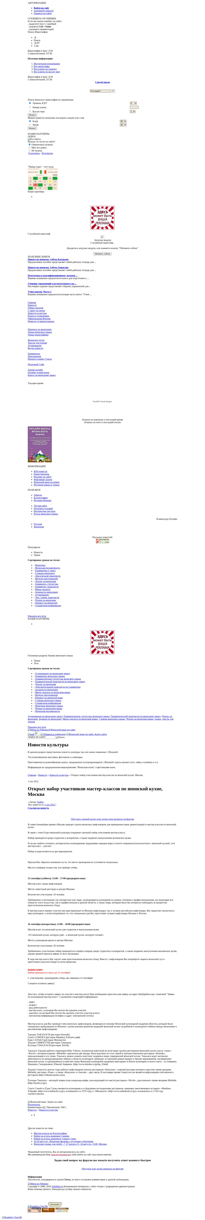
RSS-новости (40, 471)
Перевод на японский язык (49, 697)
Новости (32, 305)
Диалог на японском (45, 581)
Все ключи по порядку (45, 69)
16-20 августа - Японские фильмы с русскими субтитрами (63, 1141)
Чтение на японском (45, 600)
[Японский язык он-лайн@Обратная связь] (31, 734)
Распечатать (34, 1104)
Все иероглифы (42, 66)
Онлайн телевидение (38, 372)
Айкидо (38, 495)
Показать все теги (37, 616)
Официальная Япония (39, 318)
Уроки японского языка (40, 332)
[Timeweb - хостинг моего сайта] (55, 1206)
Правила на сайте (43, 13)
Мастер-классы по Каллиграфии (50, 1133)
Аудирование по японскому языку (52, 673)
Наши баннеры (41, 474)
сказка (158, 719)
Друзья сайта (40, 506)
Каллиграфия (40, 497)
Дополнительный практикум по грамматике (58, 687)
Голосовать (34, 153)
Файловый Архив (43, 479)
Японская (39, 526)
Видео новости (35, 348)
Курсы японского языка (46, 514)
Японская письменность (47, 568)
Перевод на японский (46, 603)
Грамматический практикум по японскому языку (60, 681)
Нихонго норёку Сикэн (40, 359)
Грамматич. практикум (47, 586)
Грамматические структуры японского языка (58, 679)
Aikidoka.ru (57, 1186)
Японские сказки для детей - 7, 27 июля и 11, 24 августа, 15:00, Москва (70, 1144)
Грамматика (34, 353)
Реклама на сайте (42, 476)
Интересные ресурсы (44, 511)
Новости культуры (37, 313)
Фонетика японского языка (49, 706)
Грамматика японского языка (50, 676)
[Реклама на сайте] (102, 229)
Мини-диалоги (42, 589)
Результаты (47, 153)
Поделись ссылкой (43, 508)
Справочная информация (48, 605)
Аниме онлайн (35, 370)
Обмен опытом (35, 308)
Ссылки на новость (38, 808)
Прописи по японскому (40, 329)
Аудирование (34, 345)
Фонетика (40, 565)
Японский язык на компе (46, 482)
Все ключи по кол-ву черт (47, 71)
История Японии (42, 500)
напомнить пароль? (44, 10)
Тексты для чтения (37, 343)
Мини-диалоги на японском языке (52, 692)
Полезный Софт (36, 364)
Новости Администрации (41, 321)
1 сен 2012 (49, 804)
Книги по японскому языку (42, 375)
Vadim (40, 802)
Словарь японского (45, 573)
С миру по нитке (36, 310)
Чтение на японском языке (48, 708)
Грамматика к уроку (45, 570)
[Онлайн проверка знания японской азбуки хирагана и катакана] (43, 189)
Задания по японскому (46, 592)
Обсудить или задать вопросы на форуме (103, 1168)
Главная (32, 302)
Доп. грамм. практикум (47, 597)
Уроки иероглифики (38, 335)
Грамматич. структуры (46, 584)
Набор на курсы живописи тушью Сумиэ (55, 1138)
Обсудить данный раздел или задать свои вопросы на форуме (102, 819)
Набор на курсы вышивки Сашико (51, 1136)
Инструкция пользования (47, 63)
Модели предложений (46, 578)
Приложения (34, 356)
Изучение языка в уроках (47, 485)
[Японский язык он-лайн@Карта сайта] (86, 734)
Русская (38, 524)
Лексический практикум (47, 576)
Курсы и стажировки (38, 316)
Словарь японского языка (48, 700)
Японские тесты (36, 340)
